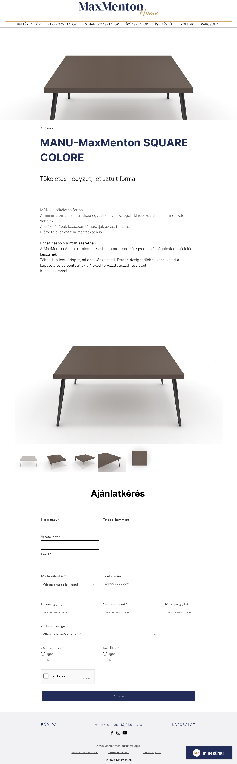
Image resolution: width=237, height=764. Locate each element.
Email (45, 554)
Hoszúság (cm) (51, 604)
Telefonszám (112, 576)
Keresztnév (49, 519)
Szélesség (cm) (114, 604)
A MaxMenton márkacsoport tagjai (118, 746)
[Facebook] (112, 733)
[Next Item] (215, 361)
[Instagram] (118, 733)
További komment (116, 519)
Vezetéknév (49, 536)
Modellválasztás (52, 576)
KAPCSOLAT (183, 724)
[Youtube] (125, 733)
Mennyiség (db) (176, 604)
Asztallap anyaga (53, 626)
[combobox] (70, 584)
